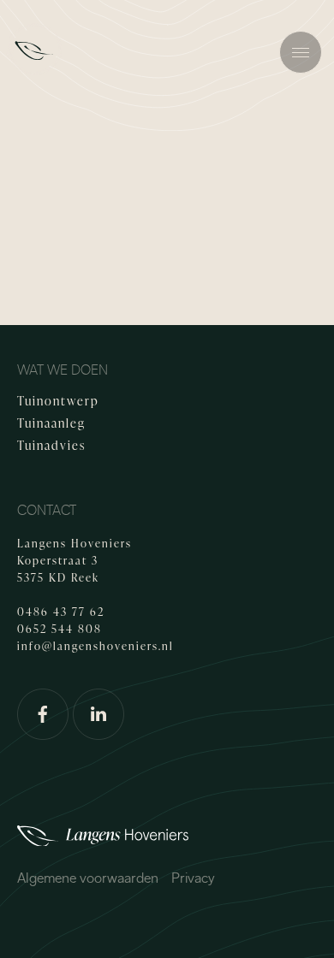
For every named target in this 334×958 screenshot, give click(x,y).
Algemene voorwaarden (87, 878)
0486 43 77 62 (60, 611)
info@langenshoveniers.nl (95, 645)
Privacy (193, 878)
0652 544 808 (59, 628)
